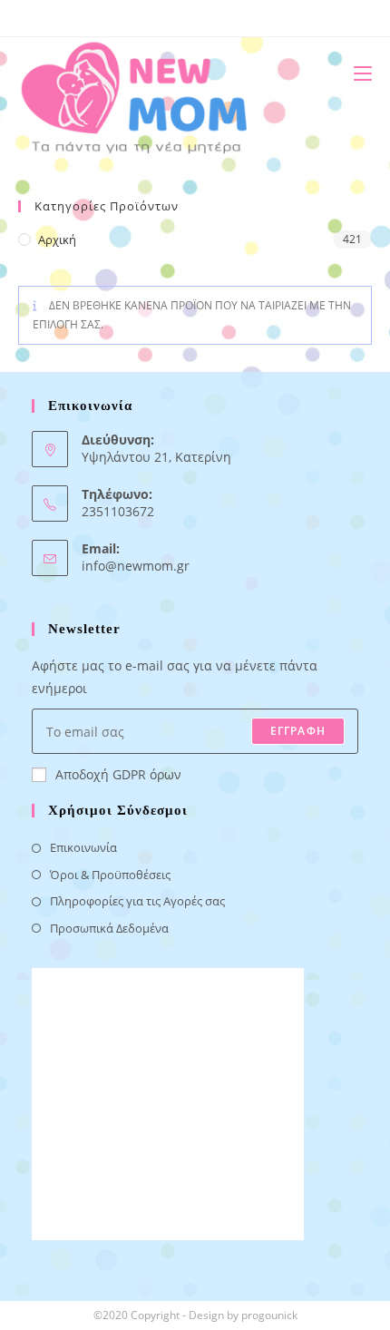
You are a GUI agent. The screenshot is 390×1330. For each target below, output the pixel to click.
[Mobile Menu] (356, 73)
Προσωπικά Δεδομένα (109, 928)
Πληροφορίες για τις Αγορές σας (137, 901)
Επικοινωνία (83, 847)
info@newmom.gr (136, 565)
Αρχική (57, 239)
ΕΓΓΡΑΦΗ (298, 730)
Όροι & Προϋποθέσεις (110, 874)
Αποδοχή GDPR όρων (118, 774)
